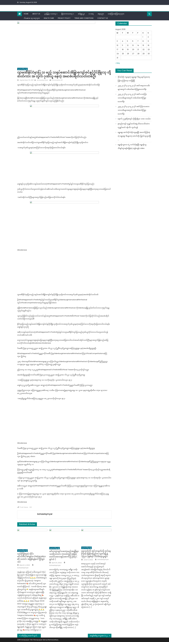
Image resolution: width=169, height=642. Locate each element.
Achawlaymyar (42, 80)
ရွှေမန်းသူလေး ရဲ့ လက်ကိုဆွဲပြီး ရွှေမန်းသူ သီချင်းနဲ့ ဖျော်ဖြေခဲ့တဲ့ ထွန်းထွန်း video (132, 146)
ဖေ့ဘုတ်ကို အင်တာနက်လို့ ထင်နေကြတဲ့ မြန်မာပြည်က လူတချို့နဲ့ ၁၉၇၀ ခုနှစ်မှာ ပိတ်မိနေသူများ (96, 554)
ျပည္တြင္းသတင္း (50, 14)
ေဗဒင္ (91, 14)
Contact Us (102, 18)
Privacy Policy (64, 18)
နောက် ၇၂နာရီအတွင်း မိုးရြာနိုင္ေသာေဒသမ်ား (134, 119)
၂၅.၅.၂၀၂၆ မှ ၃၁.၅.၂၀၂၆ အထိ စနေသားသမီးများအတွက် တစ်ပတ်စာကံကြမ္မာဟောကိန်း (134, 87)
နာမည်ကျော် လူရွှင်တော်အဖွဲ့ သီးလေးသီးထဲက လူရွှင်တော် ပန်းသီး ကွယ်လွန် (134, 126)
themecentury (53, 640)
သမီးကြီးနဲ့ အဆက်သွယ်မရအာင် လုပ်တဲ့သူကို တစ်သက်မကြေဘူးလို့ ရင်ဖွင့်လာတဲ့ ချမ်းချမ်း (30, 636)
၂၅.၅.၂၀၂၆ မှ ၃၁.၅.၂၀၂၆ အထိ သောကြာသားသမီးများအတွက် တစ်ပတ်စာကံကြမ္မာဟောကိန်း (132, 98)
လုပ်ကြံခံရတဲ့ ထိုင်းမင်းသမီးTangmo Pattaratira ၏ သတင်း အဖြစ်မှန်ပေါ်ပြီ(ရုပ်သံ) (31, 557)
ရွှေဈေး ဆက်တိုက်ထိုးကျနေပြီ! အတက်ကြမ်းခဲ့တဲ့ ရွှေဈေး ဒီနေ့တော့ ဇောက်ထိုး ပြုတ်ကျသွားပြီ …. (134, 136)
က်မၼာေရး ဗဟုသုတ (32, 18)
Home (26, 14)
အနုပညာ (101, 14)
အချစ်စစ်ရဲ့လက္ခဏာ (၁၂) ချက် (100, 636)
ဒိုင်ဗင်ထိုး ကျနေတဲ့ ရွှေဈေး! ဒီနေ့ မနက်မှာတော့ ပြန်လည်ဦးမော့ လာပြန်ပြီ (134, 79)
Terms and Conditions (83, 18)
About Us (36, 14)
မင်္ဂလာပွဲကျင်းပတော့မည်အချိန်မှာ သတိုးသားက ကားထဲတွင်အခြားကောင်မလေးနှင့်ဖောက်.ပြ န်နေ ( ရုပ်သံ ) (64, 555)
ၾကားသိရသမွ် (22, 69)
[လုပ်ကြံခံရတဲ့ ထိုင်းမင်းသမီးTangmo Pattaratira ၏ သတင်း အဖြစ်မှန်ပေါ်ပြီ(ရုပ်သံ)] (32, 538)
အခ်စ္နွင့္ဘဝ (81, 14)
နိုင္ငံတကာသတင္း (67, 14)
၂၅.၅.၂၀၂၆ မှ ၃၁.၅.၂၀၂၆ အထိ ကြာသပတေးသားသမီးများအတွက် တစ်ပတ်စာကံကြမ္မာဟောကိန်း (133, 110)
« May (117, 63)
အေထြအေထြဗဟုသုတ (116, 14)
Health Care (49, 18)
